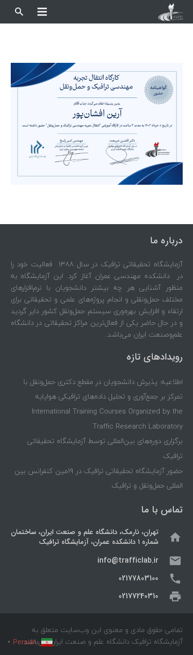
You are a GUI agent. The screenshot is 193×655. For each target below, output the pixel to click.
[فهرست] (42, 11)
